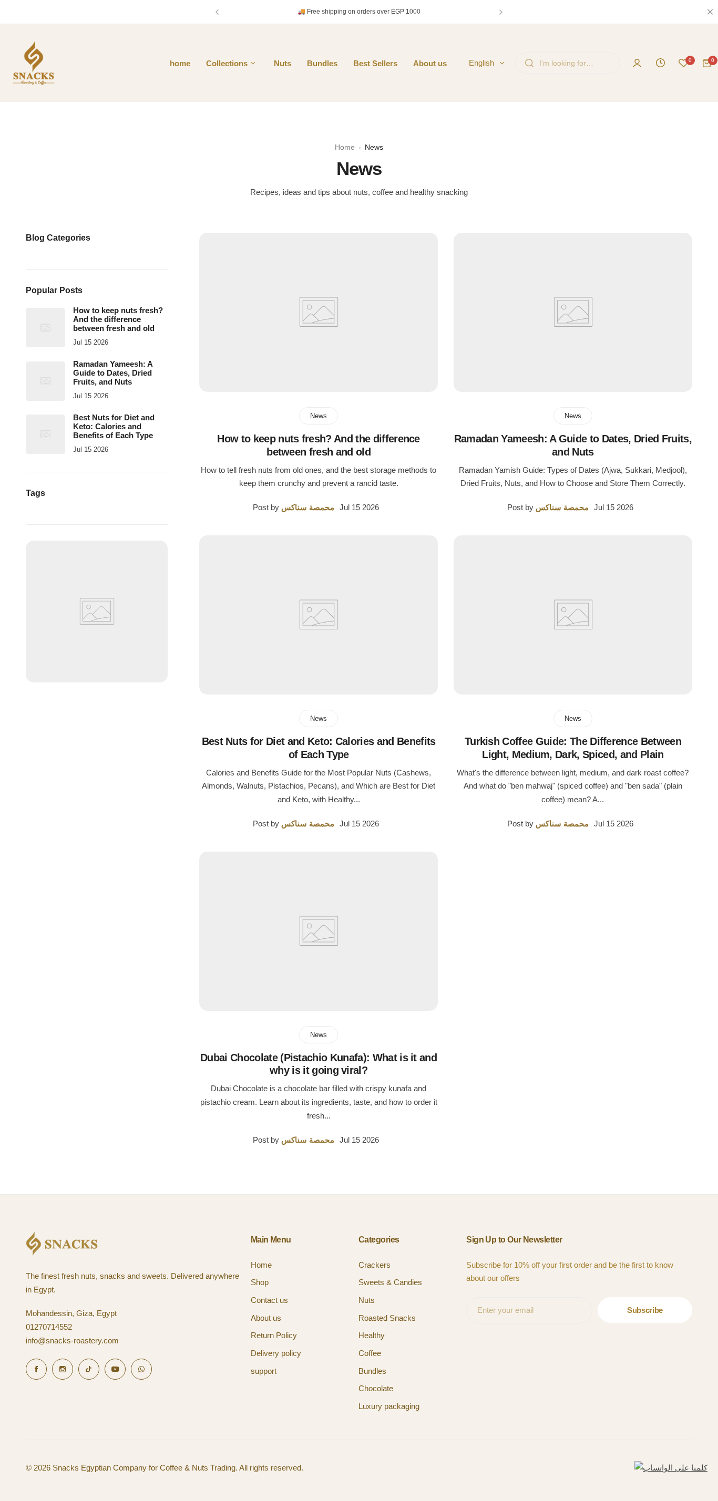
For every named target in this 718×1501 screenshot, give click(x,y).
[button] (217, 12)
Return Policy (274, 1335)
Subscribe (645, 1310)
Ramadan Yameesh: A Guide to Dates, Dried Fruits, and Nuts (112, 372)
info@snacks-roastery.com (72, 1340)
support (263, 1371)
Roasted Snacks (387, 1317)
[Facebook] (36, 1369)
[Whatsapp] (141, 1369)
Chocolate (375, 1388)
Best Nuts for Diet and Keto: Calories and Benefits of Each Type (114, 426)
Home (345, 147)
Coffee (369, 1353)
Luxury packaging (388, 1406)
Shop (260, 1282)
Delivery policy (276, 1353)
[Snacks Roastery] (33, 63)
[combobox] (567, 63)
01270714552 (49, 1326)
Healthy (371, 1335)
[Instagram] (62, 1369)
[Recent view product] (660, 63)
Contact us (269, 1300)
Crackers (374, 1264)
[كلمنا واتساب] (670, 1468)
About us (266, 1317)
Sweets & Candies (390, 1282)
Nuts (366, 1300)
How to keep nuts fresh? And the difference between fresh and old (118, 319)
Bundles (372, 1371)
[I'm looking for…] (529, 63)
